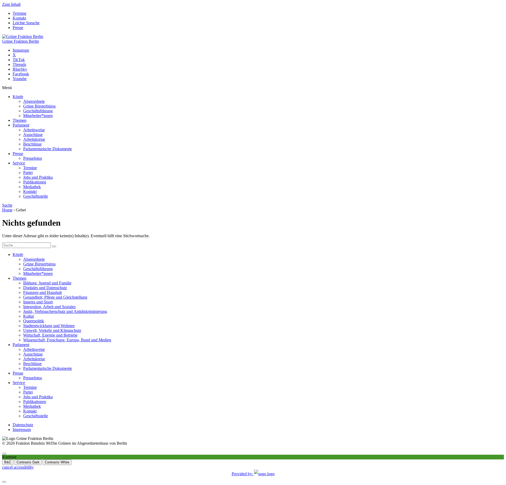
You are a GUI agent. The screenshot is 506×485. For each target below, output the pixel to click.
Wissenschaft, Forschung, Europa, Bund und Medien (67, 340)
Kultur (28, 316)
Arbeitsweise (34, 130)
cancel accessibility (18, 467)
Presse (18, 27)
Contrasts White (57, 462)
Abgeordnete (34, 101)
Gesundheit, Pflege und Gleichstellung (55, 297)
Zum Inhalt (11, 4)
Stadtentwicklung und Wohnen (49, 325)
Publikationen (34, 182)
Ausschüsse (33, 134)
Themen (19, 120)
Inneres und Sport (38, 302)
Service (19, 163)
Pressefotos (32, 158)
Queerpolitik (33, 321)
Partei (28, 172)
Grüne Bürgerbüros (39, 106)
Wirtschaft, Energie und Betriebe (50, 335)
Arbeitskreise (34, 139)
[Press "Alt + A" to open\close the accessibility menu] (4, 453)
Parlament (21, 125)
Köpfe (18, 96)
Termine (19, 13)
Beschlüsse (32, 144)
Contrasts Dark (28, 462)
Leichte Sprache (26, 23)
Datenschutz (23, 425)
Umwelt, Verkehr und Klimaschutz (52, 330)
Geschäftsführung (38, 111)
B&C (7, 462)
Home (7, 210)
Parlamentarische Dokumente (47, 149)
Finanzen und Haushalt (42, 292)
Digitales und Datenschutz (45, 287)
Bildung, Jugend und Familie (47, 283)
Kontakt (19, 18)
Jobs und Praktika (38, 177)
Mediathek (32, 187)
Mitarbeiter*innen (38, 115)
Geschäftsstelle (35, 196)
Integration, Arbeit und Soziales (49, 306)
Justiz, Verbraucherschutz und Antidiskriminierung (65, 311)
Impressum (22, 429)
